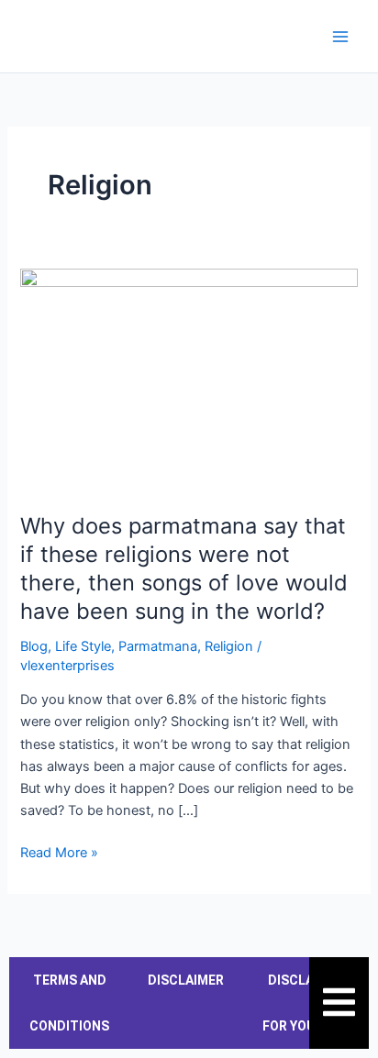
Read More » (59, 851)
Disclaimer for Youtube (306, 1003)
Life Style (83, 646)
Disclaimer (186, 980)
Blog (34, 646)
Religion (229, 646)
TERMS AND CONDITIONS (69, 1003)
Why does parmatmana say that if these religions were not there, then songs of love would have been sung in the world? (184, 567)
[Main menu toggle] (340, 36)
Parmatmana (157, 646)
